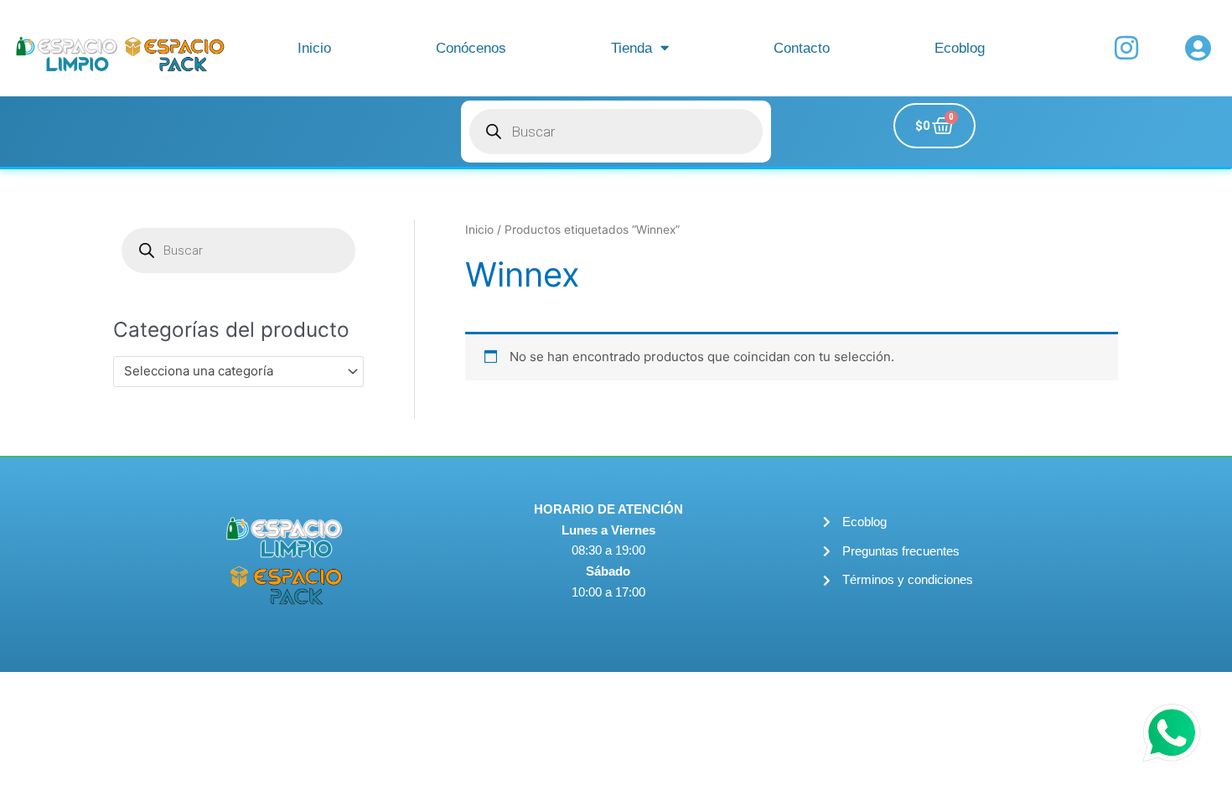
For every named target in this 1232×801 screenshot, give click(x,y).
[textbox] (231, 371)
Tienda (631, 47)
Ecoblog (959, 47)
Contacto (802, 47)
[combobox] (238, 371)
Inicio (314, 47)
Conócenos (471, 47)
